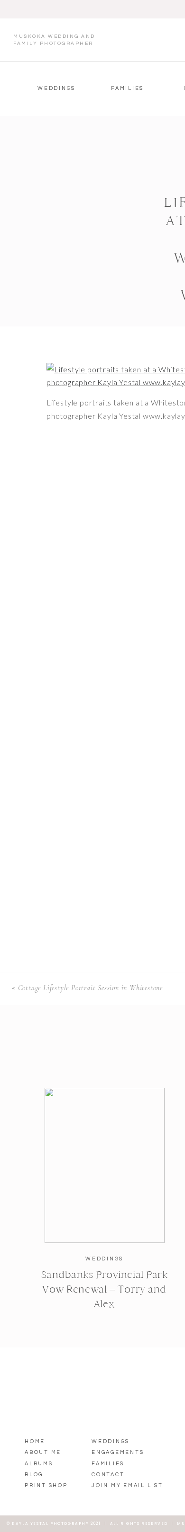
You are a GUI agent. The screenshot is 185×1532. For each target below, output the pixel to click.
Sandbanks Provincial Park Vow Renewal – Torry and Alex (104, 1289)
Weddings (104, 1258)
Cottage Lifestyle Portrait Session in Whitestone (90, 988)
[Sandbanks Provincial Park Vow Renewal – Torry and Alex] (105, 1165)
